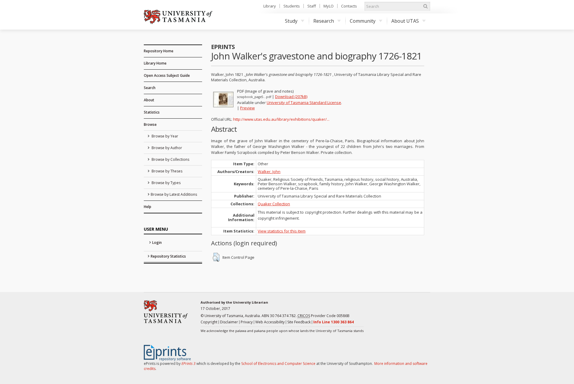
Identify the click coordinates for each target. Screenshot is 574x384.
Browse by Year (164, 136)
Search (149, 87)
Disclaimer (229, 322)
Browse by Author (166, 147)
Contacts (349, 6)
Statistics (152, 112)
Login (157, 242)
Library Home (155, 63)
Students (291, 6)
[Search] (425, 6)
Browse (150, 124)
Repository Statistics (168, 256)
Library (269, 6)
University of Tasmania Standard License (304, 102)
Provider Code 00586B (323, 315)
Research (323, 21)
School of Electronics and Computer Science (278, 363)
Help (147, 206)
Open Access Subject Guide (167, 75)
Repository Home (158, 50)
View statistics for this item (282, 231)
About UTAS (405, 21)
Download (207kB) (291, 96)
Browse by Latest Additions (174, 194)
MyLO (328, 6)
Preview (247, 108)
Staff (311, 6)
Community (362, 21)
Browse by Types (166, 182)
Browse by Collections (170, 159)
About (149, 99)
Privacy (247, 322)
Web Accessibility (270, 322)
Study (291, 21)
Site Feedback (299, 322)
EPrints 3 (188, 363)
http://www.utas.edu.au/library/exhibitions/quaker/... (281, 119)
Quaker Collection (274, 203)
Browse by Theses (166, 171)
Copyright (209, 322)
